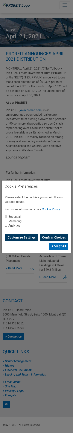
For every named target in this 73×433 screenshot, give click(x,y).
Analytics (14, 225)
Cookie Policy (51, 209)
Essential (14, 216)
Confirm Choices (54, 237)
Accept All (58, 246)
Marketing (15, 221)
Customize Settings (22, 237)
